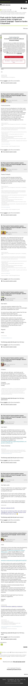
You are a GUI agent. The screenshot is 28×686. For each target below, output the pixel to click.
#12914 (25, 422)
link (7, 52)
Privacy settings (14, 680)
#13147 (25, 169)
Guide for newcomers (6, 4)
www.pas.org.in (4, 627)
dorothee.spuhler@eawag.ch (6, 453)
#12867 (25, 539)
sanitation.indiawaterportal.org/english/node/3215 (14, 560)
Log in (5, 80)
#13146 (25, 232)
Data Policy (19, 53)
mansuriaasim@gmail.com (17, 626)
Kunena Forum (17, 669)
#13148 (25, 100)
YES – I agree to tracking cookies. (14, 57)
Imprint (19, 680)
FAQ (15, 679)
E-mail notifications (10, 679)
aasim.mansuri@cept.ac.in (6, 626)
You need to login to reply (9, 82)
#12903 (25, 480)
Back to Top (26, 674)
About (18, 679)
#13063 (25, 298)
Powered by (10, 669)
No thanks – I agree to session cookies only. (14, 61)
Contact (21, 679)
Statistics (4, 679)
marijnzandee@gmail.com (7, 337)
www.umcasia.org (6, 144)
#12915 (25, 364)
